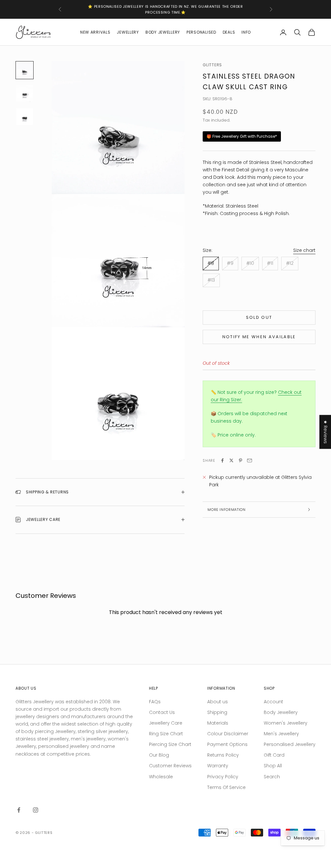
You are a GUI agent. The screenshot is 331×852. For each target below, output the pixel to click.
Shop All (273, 765)
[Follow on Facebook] (19, 810)
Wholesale (161, 776)
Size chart (304, 250)
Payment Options (227, 744)
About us (217, 701)
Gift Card (274, 755)
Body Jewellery (162, 32)
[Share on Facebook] (222, 460)
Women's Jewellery (285, 723)
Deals (229, 32)
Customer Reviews (170, 765)
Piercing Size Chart (170, 744)
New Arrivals (95, 32)
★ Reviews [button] (325, 432)
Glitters (212, 65)
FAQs (155, 701)
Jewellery (128, 32)
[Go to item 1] (25, 70)
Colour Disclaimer (227, 733)
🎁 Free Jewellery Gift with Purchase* (242, 136)
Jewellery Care (165, 723)
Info (246, 32)
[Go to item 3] (25, 117)
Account (273, 701)
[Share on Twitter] (231, 460)
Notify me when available (259, 337)
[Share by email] (249, 460)
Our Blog (159, 755)
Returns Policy (223, 755)
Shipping (217, 712)
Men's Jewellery (281, 733)
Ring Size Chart (166, 733)
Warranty (217, 765)
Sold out (259, 317)
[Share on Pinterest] (240, 460)
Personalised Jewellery (289, 744)
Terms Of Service (226, 787)
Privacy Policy (222, 776)
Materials (217, 723)
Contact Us (162, 712)
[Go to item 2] (25, 93)
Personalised (201, 32)
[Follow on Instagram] (35, 810)
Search (272, 776)
